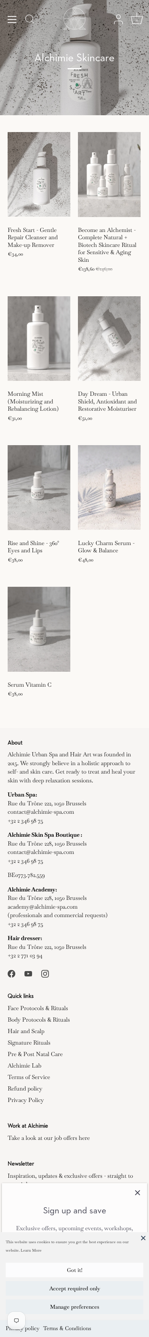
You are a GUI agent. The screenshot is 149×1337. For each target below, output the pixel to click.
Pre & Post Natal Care (35, 1054)
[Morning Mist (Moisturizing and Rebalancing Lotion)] (39, 338)
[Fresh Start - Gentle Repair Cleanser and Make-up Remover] (39, 174)
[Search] (29, 20)
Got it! (75, 1270)
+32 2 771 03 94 (25, 955)
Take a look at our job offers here (49, 1137)
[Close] (143, 1238)
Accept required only (74, 1288)
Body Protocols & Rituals (39, 1019)
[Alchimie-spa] (74, 19)
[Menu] (12, 19)
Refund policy (25, 1088)
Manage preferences (74, 1306)
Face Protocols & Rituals (38, 1008)
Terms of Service (29, 1077)
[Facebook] (11, 973)
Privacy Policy (26, 1100)
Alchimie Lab (24, 1065)
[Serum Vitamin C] (39, 629)
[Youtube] (28, 973)
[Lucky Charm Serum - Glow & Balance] (109, 488)
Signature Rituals (29, 1042)
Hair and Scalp (26, 1031)
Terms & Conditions (67, 1328)
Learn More (31, 1250)
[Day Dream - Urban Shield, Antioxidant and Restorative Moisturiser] (109, 338)
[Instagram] (45, 973)
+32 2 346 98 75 (25, 820)
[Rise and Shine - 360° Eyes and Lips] (39, 488)
